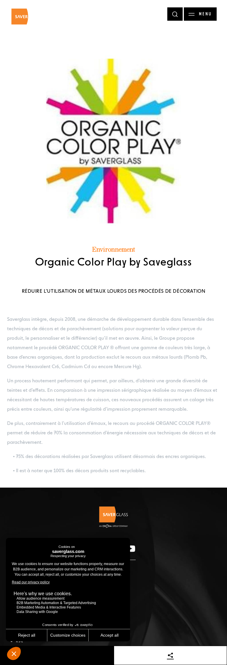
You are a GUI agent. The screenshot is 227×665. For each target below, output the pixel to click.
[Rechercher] (175, 14)
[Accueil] (25, 19)
